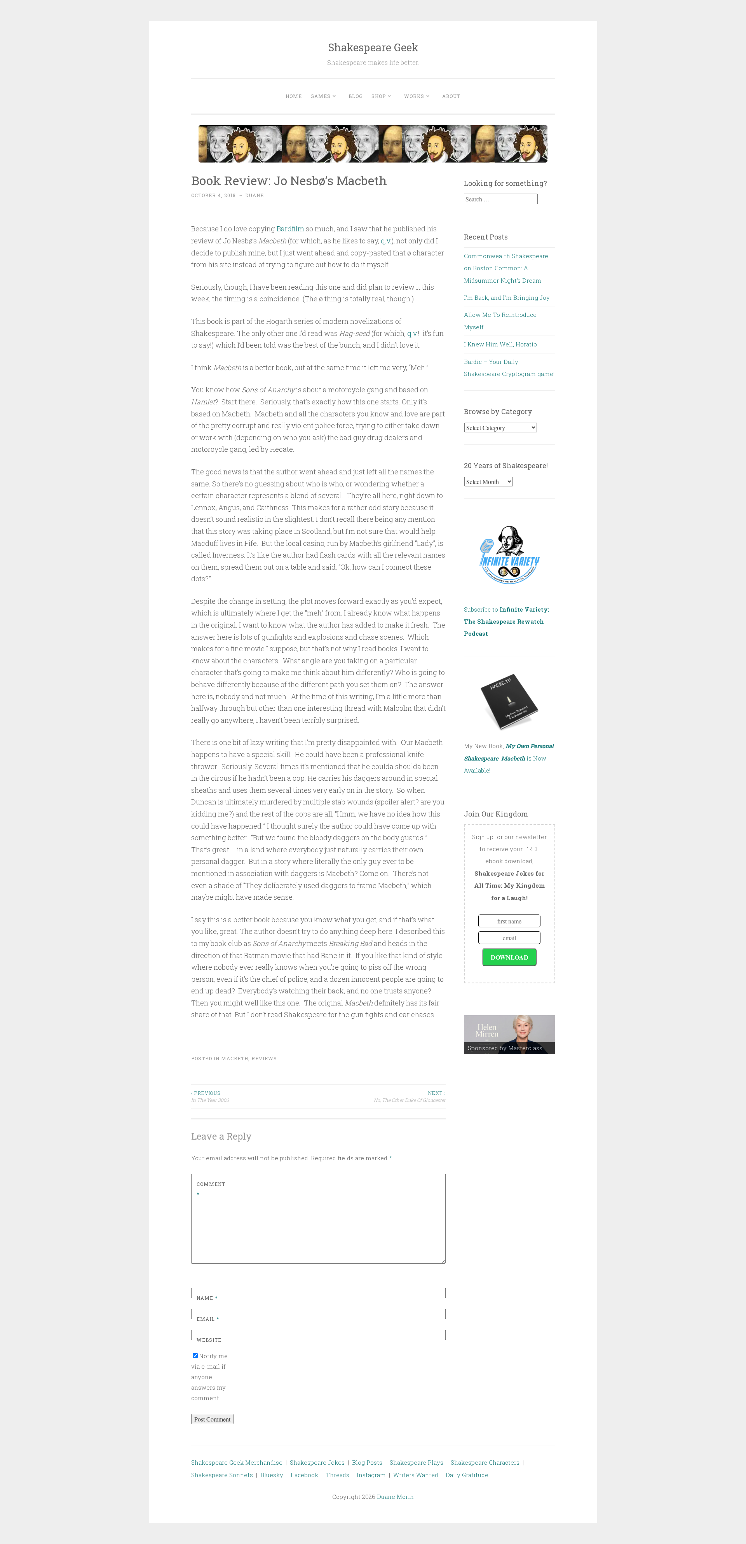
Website (209, 1340)
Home (294, 96)
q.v (412, 333)
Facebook (304, 1475)
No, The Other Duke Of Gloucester (410, 1096)
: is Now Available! (509, 758)
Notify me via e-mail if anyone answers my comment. (209, 1377)
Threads (337, 1475)
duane (254, 195)
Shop (378, 96)
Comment (211, 1189)
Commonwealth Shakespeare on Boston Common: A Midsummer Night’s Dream (506, 268)
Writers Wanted (415, 1475)
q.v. (386, 240)
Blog (356, 96)
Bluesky (271, 1475)
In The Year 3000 (210, 1096)
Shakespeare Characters (485, 1462)
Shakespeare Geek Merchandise (236, 1462)
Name (207, 1298)
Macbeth (234, 1058)
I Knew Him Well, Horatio (500, 344)
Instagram (371, 1475)
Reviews (264, 1058)
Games (320, 96)
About (451, 96)
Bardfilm (290, 228)
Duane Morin (395, 1496)
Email (208, 1319)
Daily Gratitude (467, 1475)
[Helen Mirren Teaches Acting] (509, 1034)
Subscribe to (506, 622)
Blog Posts (367, 1462)
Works (414, 96)
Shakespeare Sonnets (222, 1475)
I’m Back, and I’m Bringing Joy (507, 297)
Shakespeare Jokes (317, 1462)
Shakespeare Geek (373, 47)
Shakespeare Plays (416, 1462)
